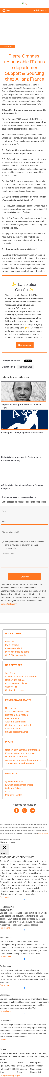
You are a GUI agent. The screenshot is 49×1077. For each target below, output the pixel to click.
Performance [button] (5, 957)
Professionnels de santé (17, 652)
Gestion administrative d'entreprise (22, 750)
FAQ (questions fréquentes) (19, 785)
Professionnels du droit (16, 648)
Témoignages (25, 367)
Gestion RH (11, 687)
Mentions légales (13, 795)
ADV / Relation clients (16, 683)
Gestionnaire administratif (18, 725)
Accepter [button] (17, 839)
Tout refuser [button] (3, 839)
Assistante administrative (17, 711)
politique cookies (43, 833)
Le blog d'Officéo (13, 788)
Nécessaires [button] (5, 897)
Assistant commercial (16, 721)
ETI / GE (9, 641)
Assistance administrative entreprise (23, 760)
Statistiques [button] (5, 985)
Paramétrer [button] (10, 839)
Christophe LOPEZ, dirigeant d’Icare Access (22, 432)
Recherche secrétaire (16, 756)
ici (28, 328)
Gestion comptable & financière (21, 676)
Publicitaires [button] (5, 1011)
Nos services (24, 345)
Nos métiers (11, 708)
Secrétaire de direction (16, 715)
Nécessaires (8, 907)
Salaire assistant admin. (17, 732)
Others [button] (3, 1040)
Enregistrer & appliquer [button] (10, 1075)
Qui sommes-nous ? (15, 781)
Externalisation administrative (20, 753)
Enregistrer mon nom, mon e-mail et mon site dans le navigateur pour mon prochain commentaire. (24, 545)
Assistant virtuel (13, 728)
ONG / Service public (15, 655)
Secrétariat (10, 673)
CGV (7, 791)
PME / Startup (12, 645)
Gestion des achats (14, 680)
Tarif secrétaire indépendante (19, 763)
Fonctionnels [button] (6, 928)
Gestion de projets (14, 690)
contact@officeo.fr (9, 604)
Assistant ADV (12, 718)
